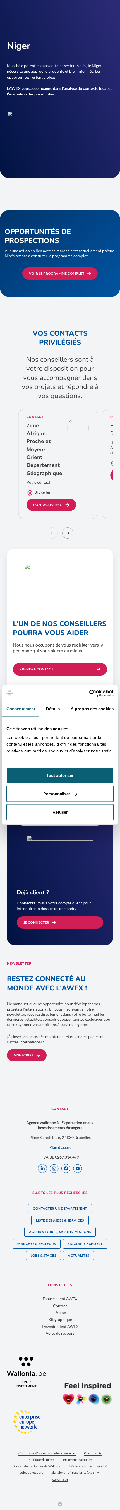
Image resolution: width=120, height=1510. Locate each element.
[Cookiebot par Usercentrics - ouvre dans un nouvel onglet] (89, 693)
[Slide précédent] (52, 533)
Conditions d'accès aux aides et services (47, 1453)
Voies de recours (60, 1333)
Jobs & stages (43, 1255)
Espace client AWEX (60, 1298)
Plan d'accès (93, 1453)
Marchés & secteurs (36, 1243)
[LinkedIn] (42, 1169)
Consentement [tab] (20, 708)
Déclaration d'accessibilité (88, 1466)
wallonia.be (60, 1479)
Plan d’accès (60, 1147)
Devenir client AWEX (60, 1326)
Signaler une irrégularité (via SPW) (76, 1472)
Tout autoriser (60, 775)
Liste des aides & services (60, 1220)
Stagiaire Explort (85, 1243)
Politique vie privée (41, 1459)
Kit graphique (60, 1319)
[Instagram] (54, 1169)
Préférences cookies (77, 1459)
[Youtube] (77, 1169)
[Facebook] (65, 1169)
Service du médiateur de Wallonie (37, 1466)
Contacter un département (60, 1208)
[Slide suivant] (67, 533)
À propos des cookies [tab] (92, 708)
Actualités (78, 1255)
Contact (60, 1305)
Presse (60, 1312)
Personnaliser (56, 793)
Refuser (60, 812)
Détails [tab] (53, 708)
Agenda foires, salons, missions (60, 1232)
